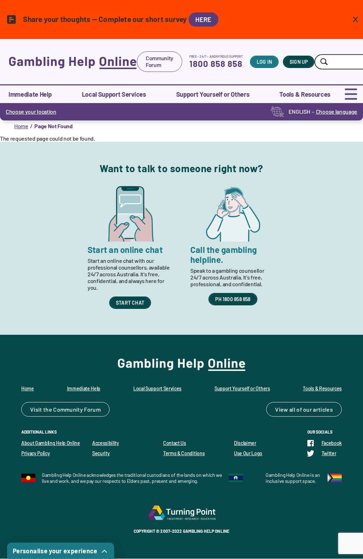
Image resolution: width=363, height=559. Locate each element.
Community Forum (159, 61)
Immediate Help (30, 94)
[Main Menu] (351, 94)
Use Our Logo (248, 453)
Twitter (329, 453)
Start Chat (130, 303)
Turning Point (181, 512)
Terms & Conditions (184, 453)
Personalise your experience (55, 551)
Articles (323, 409)
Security (101, 453)
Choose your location (31, 111)
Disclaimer (245, 443)
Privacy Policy (35, 453)
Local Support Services (114, 94)
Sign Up (299, 62)
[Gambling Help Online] (73, 61)
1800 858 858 (215, 63)
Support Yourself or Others (213, 94)
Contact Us (174, 443)
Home (21, 126)
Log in (264, 62)
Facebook (332, 443)
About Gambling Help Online (50, 443)
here (203, 19)
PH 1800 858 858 (232, 299)
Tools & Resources (304, 94)
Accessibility (105, 443)
